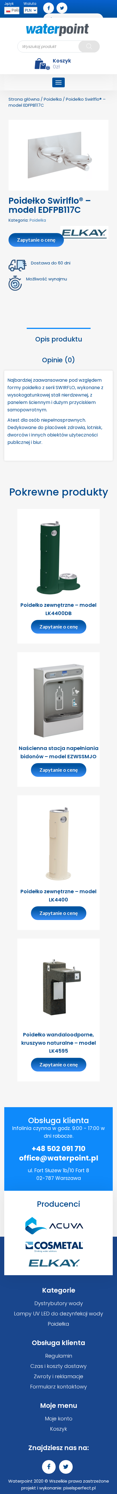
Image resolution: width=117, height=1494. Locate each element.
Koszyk (58, 1428)
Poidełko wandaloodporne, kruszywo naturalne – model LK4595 (58, 1042)
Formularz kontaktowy (58, 1386)
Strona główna (24, 99)
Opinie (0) (58, 360)
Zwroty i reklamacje (58, 1376)
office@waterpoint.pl (58, 1158)
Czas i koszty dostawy (58, 1366)
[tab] (59, 339)
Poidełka (53, 99)
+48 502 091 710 (58, 1149)
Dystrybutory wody (58, 1303)
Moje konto (58, 1418)
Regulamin (58, 1355)
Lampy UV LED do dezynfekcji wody (58, 1313)
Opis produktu (58, 339)
